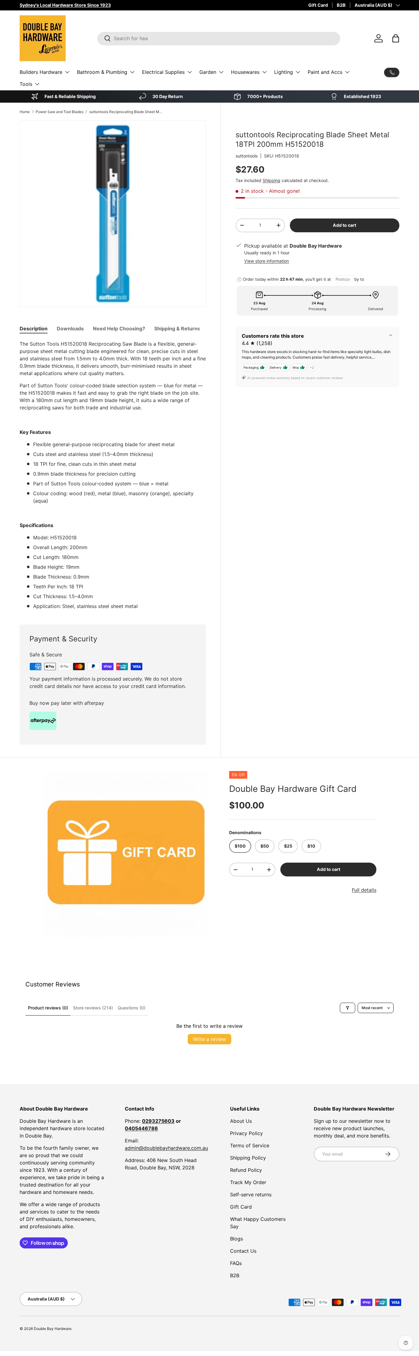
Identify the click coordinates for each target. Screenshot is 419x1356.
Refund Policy (246, 1170)
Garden (207, 72)
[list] (126, 854)
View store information (266, 261)
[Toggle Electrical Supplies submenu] (189, 72)
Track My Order (248, 1182)
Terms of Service (249, 1145)
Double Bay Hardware (52, 1328)
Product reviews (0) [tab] (48, 1007)
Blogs (236, 1239)
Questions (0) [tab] (131, 1007)
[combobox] (218, 38)
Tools (26, 84)
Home (25, 111)
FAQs (236, 1263)
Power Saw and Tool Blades (59, 111)
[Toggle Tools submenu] (37, 84)
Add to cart (344, 225)
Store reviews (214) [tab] (93, 1007)
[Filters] (347, 1008)
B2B (341, 5)
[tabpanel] (113, 475)
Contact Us (243, 1251)
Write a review (209, 1039)
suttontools (247, 155)
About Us (241, 1121)
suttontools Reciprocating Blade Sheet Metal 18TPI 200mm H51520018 (126, 111)
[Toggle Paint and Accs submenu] (347, 72)
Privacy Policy (246, 1133)
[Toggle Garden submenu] (221, 72)
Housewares (245, 72)
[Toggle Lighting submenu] (298, 72)
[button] (395, 38)
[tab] (34, 328)
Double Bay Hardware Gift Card (292, 789)
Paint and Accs (325, 72)
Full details (364, 890)
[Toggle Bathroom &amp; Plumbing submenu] (132, 72)
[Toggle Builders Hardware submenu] (67, 72)
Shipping (271, 180)
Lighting (283, 72)
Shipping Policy (248, 1158)
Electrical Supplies (163, 72)
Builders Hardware (41, 72)
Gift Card (318, 5)
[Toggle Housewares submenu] (264, 72)
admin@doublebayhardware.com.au (166, 1148)
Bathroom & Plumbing (102, 72)
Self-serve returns (250, 1194)
